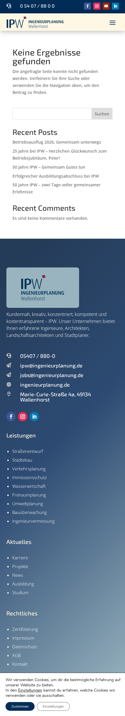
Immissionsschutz (29, 477)
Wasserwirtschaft (29, 486)
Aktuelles (18, 541)
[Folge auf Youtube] (106, 6)
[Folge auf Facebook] (87, 6)
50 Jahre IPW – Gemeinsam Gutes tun (48, 167)
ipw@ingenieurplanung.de (51, 365)
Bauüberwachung (29, 512)
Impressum (23, 638)
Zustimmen (20, 706)
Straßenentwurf (27, 451)
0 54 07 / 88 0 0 (37, 5)
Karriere (20, 557)
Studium (20, 592)
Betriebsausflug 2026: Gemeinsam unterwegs (56, 142)
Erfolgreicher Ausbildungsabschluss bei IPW (55, 176)
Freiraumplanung (29, 495)
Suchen (102, 114)
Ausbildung (23, 584)
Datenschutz (24, 646)
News (17, 575)
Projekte (20, 566)
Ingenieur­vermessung (33, 521)
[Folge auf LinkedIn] (115, 6)
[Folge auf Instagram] (96, 6)
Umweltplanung (27, 503)
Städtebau (22, 460)
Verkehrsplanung (29, 469)
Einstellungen (30, 690)
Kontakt (19, 664)
